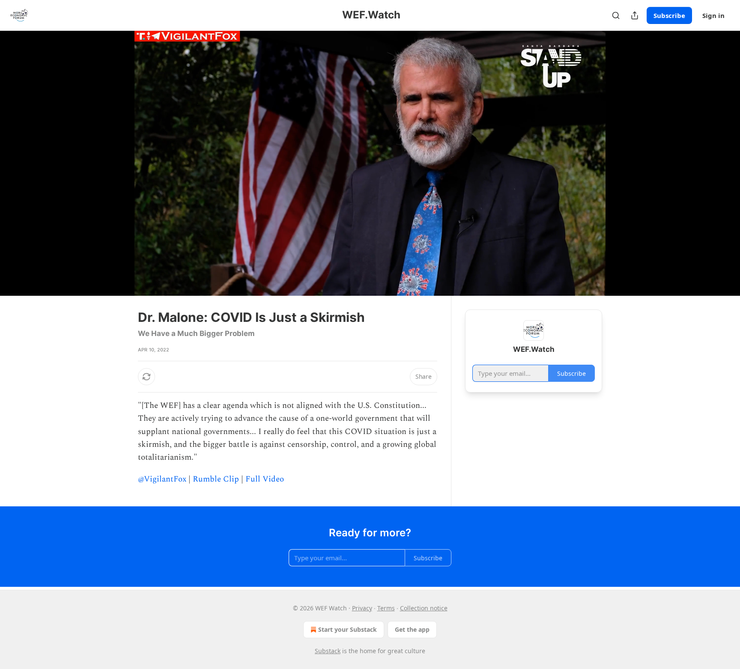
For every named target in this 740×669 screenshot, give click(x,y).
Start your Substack (347, 629)
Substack (327, 651)
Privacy (362, 608)
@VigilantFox (162, 479)
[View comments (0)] (623, 163)
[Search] (615, 15)
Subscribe (669, 15)
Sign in (713, 15)
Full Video (264, 479)
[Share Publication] (634, 15)
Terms (386, 608)
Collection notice (424, 608)
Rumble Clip (216, 479)
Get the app (412, 629)
